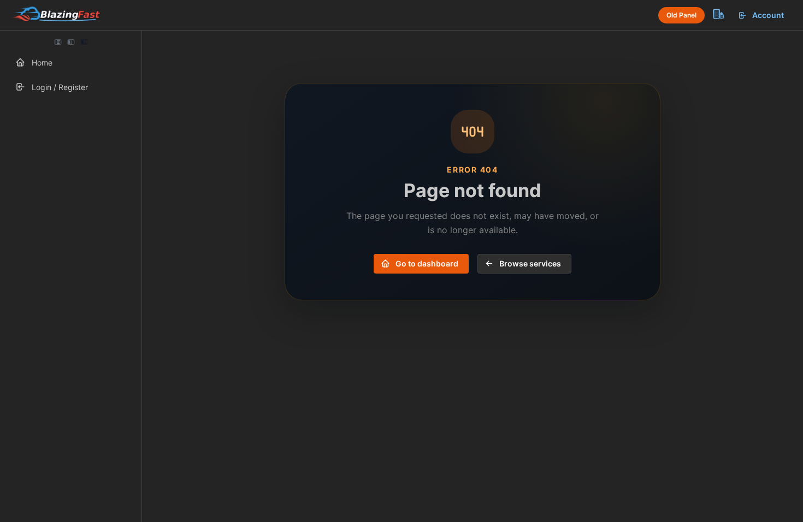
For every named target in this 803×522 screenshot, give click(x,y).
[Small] (71, 42)
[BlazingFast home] (56, 15)
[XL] (84, 42)
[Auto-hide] (58, 42)
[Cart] (717, 13)
